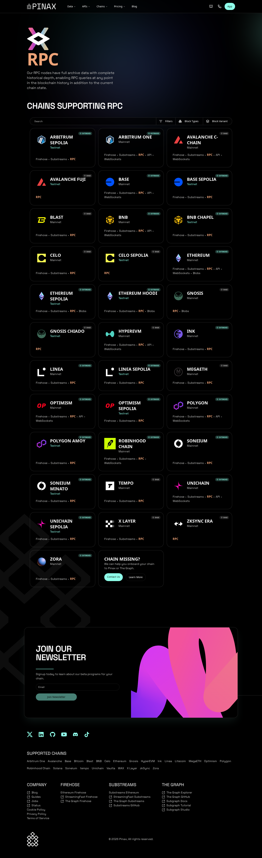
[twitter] (30, 734)
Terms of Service (38, 818)
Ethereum (119, 761)
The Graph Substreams (129, 801)
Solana (57, 768)
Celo (107, 761)
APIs (84, 6)
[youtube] (64, 734)
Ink (160, 761)
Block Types (192, 121)
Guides (36, 796)
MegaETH (195, 761)
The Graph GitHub (178, 796)
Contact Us (113, 576)
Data (70, 6)
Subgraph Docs (176, 801)
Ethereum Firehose (73, 792)
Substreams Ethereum (124, 792)
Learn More (136, 577)
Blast (89, 761)
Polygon (225, 761)
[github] (52, 734)
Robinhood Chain (38, 768)
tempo (84, 768)
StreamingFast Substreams (132, 796)
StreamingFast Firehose (81, 796)
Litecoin (180, 761)
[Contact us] (219, 6)
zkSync (145, 768)
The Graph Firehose (78, 801)
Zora (156, 768)
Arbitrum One (36, 761)
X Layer (132, 768)
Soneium (71, 768)
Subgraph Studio (178, 809)
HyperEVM (148, 761)
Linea (168, 761)
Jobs (35, 801)
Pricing (118, 6)
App (229, 6)
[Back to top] (32, 839)
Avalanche (55, 761)
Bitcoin (79, 761)
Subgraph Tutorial (178, 805)
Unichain (98, 768)
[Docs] (211, 6)
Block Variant (220, 121)
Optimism (210, 761)
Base (68, 761)
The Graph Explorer (179, 792)
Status (36, 805)
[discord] (75, 734)
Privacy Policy (36, 814)
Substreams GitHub (127, 805)
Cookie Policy (36, 809)
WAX (121, 768)
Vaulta (111, 768)
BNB (99, 761)
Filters (169, 121)
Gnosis (133, 761)
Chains (101, 6)
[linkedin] (41, 734)
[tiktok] (87, 734)
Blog (134, 6)
